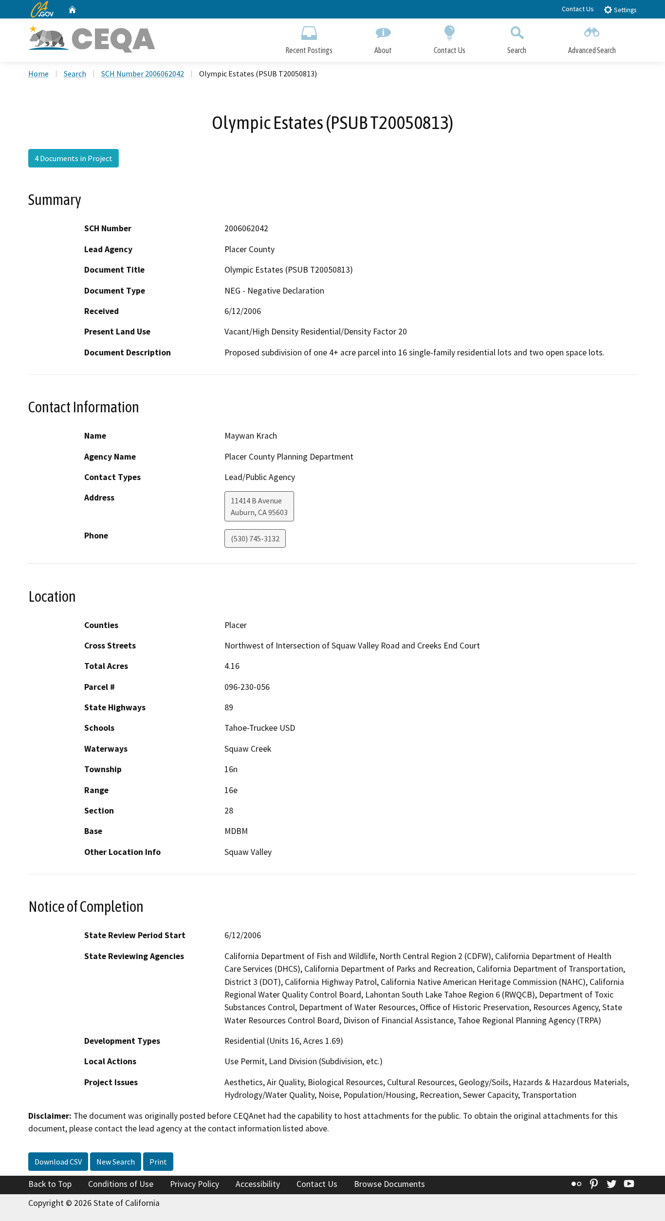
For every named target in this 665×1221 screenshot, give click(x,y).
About (383, 50)
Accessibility (258, 1184)
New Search (115, 1161)
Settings (624, 10)
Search (516, 50)
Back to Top (50, 1184)
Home (38, 73)
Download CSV (58, 1161)
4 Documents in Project (73, 158)
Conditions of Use (120, 1184)
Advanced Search (592, 50)
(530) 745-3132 (255, 538)
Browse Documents (389, 1184)
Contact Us (578, 8)
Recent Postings (308, 50)
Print (158, 1161)
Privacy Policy (194, 1184)
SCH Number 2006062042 (142, 73)
